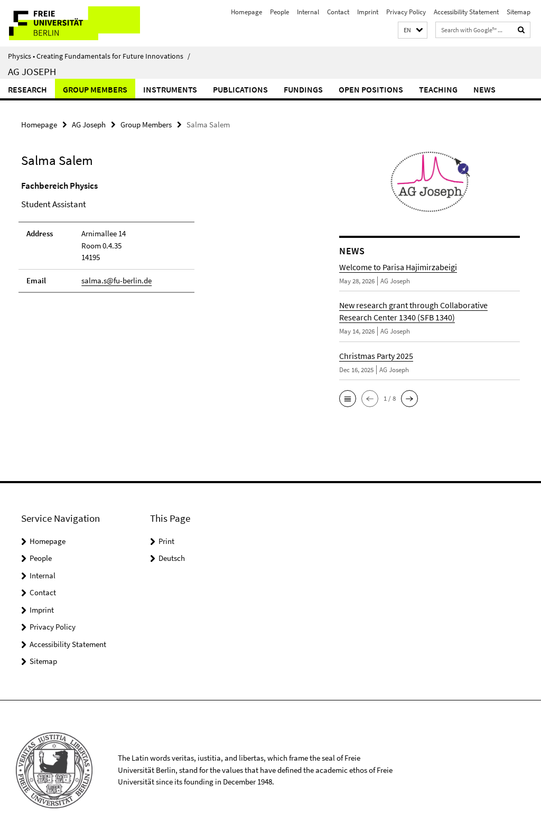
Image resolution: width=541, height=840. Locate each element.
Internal (308, 11)
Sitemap (518, 11)
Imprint (367, 11)
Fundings (303, 89)
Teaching (438, 89)
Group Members (95, 89)
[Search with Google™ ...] (521, 30)
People (279, 11)
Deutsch (171, 558)
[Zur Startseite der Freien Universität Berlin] (70, 23)
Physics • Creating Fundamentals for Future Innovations (99, 56)
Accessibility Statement (466, 11)
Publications (240, 89)
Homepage (246, 11)
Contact (338, 11)
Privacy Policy (406, 11)
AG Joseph (32, 71)
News (484, 89)
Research (27, 89)
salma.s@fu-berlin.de (116, 280)
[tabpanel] (163, 241)
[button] (412, 30)
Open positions (371, 89)
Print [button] (166, 541)
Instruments (170, 89)
